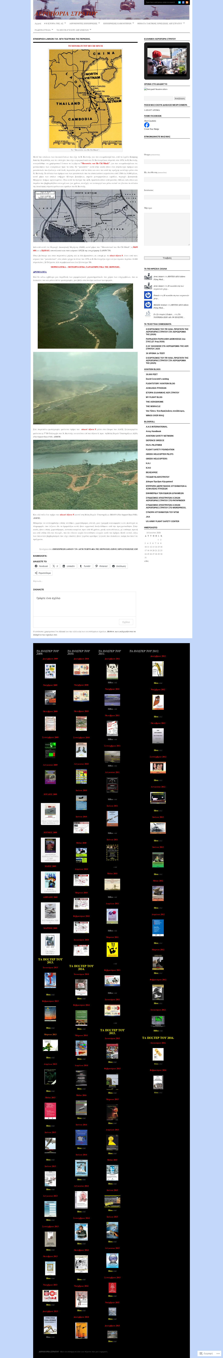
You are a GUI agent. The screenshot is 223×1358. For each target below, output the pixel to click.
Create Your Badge (151, 129)
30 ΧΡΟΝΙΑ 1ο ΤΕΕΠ (155, 353)
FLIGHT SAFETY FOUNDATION (160, 449)
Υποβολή (167, 258)
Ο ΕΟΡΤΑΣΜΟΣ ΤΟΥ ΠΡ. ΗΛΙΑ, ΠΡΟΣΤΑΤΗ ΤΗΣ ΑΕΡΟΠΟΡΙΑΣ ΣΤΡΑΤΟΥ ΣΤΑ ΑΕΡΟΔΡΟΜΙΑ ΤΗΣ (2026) (167, 332)
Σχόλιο (126, 622)
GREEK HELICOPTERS (156, 459)
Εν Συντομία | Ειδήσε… (164, 314)
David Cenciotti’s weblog (157, 379)
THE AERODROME (154, 402)
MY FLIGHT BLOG (154, 397)
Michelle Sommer (160, 304)
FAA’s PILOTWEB (154, 445)
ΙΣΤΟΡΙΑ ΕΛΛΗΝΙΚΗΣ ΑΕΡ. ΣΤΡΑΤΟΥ (162, 393)
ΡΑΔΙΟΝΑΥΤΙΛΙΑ (43, 30)
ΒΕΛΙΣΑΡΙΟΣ (152, 472)
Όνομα (152, 154)
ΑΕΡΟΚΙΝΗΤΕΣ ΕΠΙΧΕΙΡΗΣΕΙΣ (83, 23)
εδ (114, 682)
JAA (148, 517)
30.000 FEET (152, 374)
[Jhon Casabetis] (146, 126)
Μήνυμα (148, 208)
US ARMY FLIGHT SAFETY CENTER (162, 521)
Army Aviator (159, 276)
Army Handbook (153, 431)
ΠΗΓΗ (57, 436)
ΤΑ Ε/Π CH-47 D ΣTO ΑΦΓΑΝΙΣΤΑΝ (73, 30)
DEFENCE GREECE (155, 440)
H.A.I (148, 463)
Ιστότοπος (148, 190)
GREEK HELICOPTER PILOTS (159, 454)
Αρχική (38, 23)
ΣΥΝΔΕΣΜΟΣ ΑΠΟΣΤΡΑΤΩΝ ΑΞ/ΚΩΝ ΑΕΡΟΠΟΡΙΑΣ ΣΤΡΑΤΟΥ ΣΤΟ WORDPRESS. (166, 506)
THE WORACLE (153, 406)
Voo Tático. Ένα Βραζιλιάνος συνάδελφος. (165, 411)
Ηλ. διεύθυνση (155, 172)
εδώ (160, 716)
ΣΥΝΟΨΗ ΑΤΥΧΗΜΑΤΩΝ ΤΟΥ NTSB (162, 512)
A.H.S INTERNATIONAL (156, 427)
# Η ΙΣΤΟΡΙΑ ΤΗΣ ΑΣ (53, 23)
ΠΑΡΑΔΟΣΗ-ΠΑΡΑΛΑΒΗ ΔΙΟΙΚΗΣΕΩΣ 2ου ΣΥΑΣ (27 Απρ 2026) (165, 340)
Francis (156, 295)
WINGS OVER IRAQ (155, 415)
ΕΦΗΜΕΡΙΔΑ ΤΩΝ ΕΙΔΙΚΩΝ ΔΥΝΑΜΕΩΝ (165, 493)
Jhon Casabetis (150, 121)
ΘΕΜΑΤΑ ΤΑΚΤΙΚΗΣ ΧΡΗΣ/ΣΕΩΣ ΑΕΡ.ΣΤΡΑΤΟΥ (159, 23)
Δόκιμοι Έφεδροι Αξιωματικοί (159, 481)
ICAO (148, 468)
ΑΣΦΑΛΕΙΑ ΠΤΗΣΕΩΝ (156, 388)
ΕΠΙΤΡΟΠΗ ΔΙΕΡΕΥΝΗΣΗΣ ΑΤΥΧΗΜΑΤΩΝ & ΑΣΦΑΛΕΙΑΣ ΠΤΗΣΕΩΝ (166, 487)
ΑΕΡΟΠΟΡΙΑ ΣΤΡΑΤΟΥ (49, 1351)
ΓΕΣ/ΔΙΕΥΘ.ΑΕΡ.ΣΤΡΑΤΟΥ (157, 477)
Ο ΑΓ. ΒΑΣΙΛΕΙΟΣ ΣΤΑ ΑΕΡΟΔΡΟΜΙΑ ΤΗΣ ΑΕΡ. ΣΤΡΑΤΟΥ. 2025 (167, 347)
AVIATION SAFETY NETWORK (160, 436)
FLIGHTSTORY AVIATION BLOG (160, 383)
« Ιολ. (146, 561)
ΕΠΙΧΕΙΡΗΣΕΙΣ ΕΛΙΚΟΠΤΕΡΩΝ (117, 23)
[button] (159, 68)
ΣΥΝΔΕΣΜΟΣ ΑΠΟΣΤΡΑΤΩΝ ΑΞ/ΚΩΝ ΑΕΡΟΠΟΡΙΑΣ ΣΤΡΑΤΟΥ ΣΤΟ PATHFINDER (165, 499)
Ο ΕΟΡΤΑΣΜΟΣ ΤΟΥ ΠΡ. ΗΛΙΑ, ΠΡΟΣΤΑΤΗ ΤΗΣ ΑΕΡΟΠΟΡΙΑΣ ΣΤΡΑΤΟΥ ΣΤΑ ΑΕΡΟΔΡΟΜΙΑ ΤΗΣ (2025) (167, 360)
